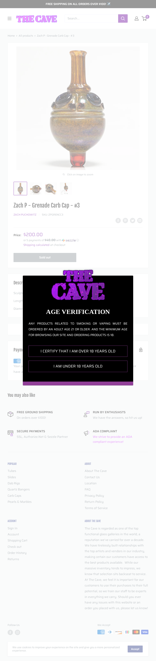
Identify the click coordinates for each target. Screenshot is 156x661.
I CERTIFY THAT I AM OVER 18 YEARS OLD (78, 351)
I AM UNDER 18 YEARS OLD (78, 366)
